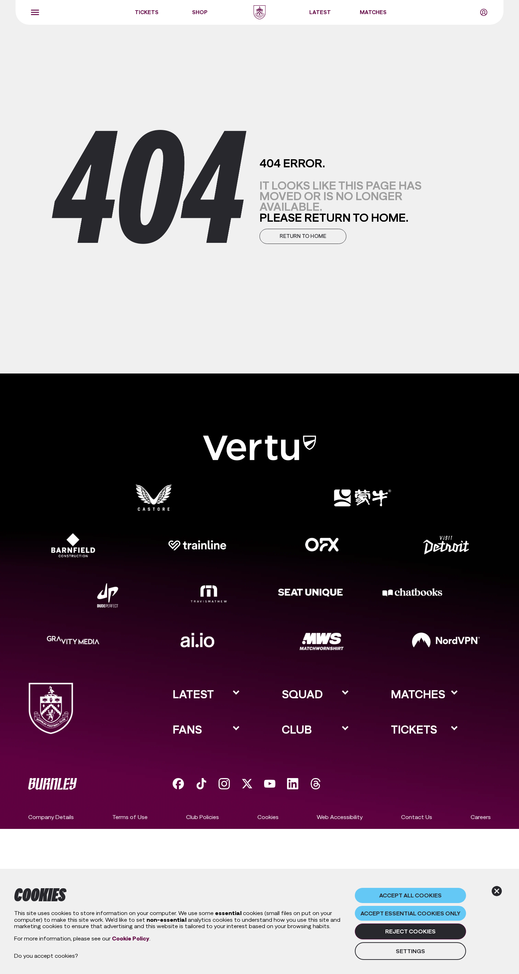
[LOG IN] (483, 12)
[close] (497, 891)
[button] (303, 236)
